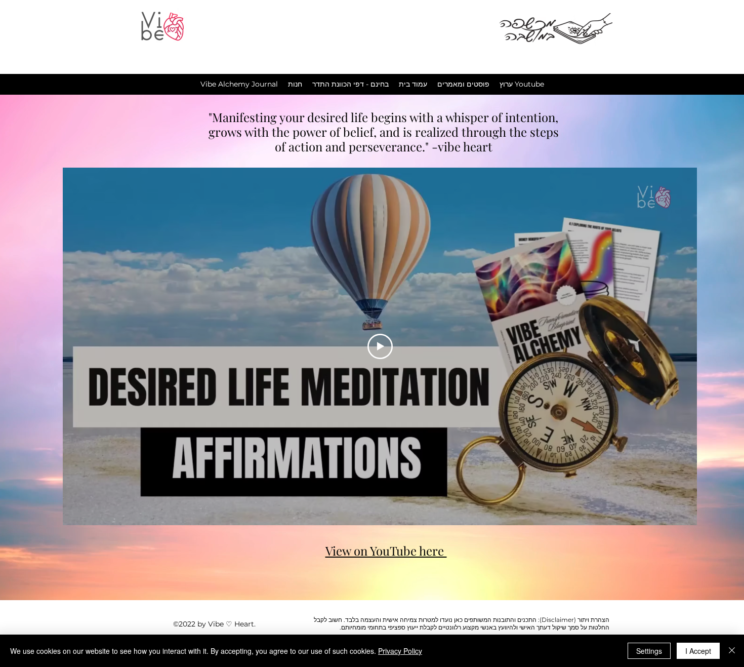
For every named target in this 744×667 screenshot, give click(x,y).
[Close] (732, 651)
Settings (649, 651)
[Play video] (380, 346)
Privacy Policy (400, 651)
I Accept (698, 651)
